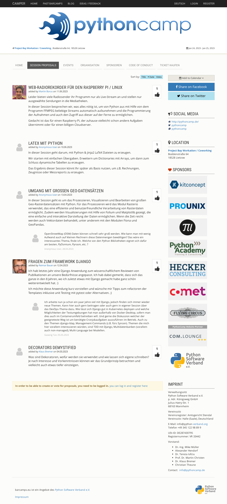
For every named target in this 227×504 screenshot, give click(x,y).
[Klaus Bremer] (20, 358)
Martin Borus (46, 91)
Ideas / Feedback (90, 3)
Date (151, 76)
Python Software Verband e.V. (72, 489)
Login (194, 3)
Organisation (90, 65)
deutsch (179, 3)
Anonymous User (48, 147)
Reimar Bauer (46, 265)
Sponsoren (114, 65)
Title (144, 76)
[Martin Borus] (20, 108)
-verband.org (200, 424)
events (68, 65)
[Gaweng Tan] (35, 307)
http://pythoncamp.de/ (185, 121)
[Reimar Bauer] (20, 298)
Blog (71, 3)
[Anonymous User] (20, 160)
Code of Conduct (141, 65)
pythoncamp (179, 125)
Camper (18, 3)
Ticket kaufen (170, 65)
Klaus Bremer (46, 351)
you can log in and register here (129, 385)
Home (34, 3)
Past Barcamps (52, 3)
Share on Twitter (193, 96)
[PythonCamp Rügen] (113, 26)
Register (209, 3)
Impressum (22, 497)
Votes (159, 76)
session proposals (43, 65)
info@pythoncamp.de (192, 470)
